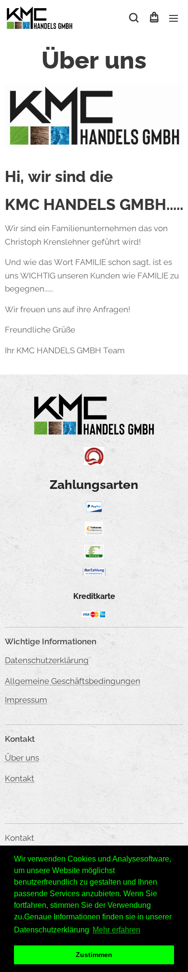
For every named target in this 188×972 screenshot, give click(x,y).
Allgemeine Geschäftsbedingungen (72, 681)
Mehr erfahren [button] (116, 930)
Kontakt (19, 778)
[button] (133, 18)
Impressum (26, 700)
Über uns (22, 758)
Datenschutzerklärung (47, 660)
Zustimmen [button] (94, 954)
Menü (173, 18)
